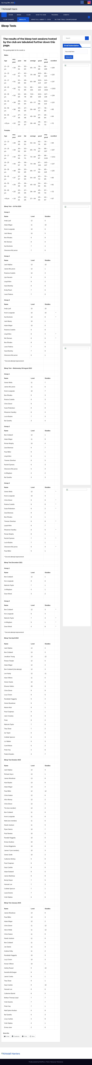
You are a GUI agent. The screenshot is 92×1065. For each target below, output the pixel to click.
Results (22, 19)
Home (11, 15)
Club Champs (8, 19)
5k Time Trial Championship (66, 19)
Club (29, 15)
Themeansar (60, 1062)
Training (55, 15)
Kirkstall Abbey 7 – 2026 (41, 19)
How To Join (41, 15)
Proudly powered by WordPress (37, 1062)
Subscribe (69, 57)
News (19, 15)
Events (67, 15)
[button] (86, 17)
